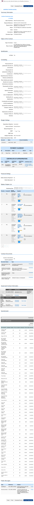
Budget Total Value (9, 135)
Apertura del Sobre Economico (9, 91)
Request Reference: (8, 22)
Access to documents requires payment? (8, 258)
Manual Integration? (8, 128)
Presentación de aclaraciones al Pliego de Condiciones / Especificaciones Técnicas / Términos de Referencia (7, 73)
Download (31, 263)
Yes (16, 131)
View (31, 141)
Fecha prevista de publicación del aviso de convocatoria (7, 65)
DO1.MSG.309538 (12, 489)
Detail (32, 486)
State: (11, 29)
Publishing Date (9, 188)
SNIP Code (10, 133)
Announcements (4, 489)
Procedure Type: (9, 34)
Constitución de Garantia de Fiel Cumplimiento (7, 102)
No (19, 131)
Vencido (20, 164)
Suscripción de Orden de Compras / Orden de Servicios (7, 107)
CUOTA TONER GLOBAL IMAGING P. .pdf (29, 165)
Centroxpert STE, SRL (20, 205)
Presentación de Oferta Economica (8, 87)
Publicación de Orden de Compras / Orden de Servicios (7, 113)
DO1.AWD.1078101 (12, 486)
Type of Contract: (9, 42)
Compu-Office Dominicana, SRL (20, 236)
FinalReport (3, 486)
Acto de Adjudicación (8, 94)
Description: (10, 32)
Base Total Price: (9, 20)
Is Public (11, 55)
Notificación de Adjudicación (9, 98)
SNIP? (11, 131)
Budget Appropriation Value (7, 137)
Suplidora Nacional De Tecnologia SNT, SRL (20, 216)
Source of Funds (9, 126)
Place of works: (9, 45)
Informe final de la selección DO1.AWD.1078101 (22, 487)
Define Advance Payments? (7, 177)
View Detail (24, 300)
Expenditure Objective (8, 124)
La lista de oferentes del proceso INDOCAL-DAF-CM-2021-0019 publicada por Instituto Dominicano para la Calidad (23, 491)
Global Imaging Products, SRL (20, 226)
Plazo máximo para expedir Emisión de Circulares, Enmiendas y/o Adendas (7, 82)
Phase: (11, 27)
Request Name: (9, 25)
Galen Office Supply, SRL (19, 195)
